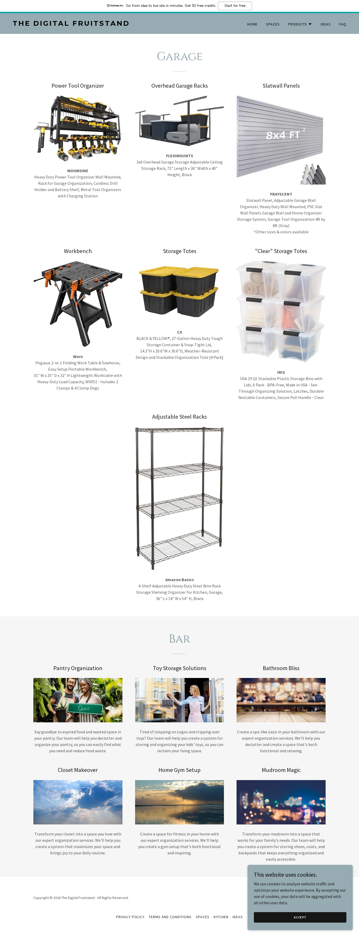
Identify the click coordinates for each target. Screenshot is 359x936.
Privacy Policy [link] (130, 916)
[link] (94, 24)
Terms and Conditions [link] (170, 916)
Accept (300, 917)
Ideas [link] (326, 24)
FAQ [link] (342, 24)
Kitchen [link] (221, 916)
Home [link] (252, 24)
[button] (300, 24)
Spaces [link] (273, 24)
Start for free (234, 6)
